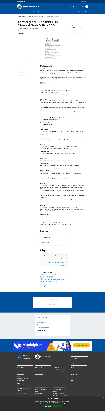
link (64, 403)
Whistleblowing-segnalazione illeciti (60, 395)
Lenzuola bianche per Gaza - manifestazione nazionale (52, 279)
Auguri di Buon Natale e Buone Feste (48, 278)
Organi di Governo (20, 367)
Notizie (72, 367)
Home (19, 16)
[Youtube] (73, 6)
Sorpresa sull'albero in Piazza (46, 276)
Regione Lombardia (21, 1)
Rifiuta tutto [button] (57, 406)
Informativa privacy (57, 389)
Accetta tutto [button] (48, 406)
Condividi (73, 22)
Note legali (55, 391)
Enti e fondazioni (20, 374)
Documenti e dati (20, 380)
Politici (18, 376)
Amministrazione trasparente (59, 387)
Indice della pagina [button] (23, 64)
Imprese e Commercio (39, 369)
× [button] (103, 397)
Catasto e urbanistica (39, 372)
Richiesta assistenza (39, 393)
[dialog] (52, 404)
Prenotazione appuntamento (41, 387)
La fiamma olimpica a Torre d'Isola (48, 274)
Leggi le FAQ (37, 391)
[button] (52, 409)
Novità (23, 16)
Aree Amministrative (21, 369)
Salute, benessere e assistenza (59, 372)
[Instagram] (76, 6)
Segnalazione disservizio (40, 389)
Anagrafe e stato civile (39, 367)
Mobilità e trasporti (39, 374)
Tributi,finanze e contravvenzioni (59, 369)
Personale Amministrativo (22, 378)
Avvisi (72, 372)
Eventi (72, 380)
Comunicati (29, 16)
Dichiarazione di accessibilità (59, 393)
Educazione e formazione (58, 367)
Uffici (18, 372)
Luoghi (72, 378)
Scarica (63, 258)
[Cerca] (86, 6)
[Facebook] (70, 6)
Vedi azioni (79, 22)
